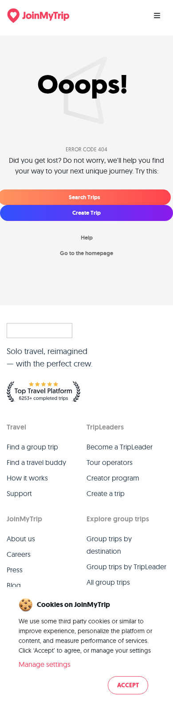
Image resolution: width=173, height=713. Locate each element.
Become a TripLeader (119, 446)
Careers (19, 554)
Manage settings (45, 664)
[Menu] (157, 16)
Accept (128, 685)
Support (19, 493)
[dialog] (86, 647)
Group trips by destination (109, 544)
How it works (27, 477)
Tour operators (109, 462)
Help (87, 237)
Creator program (112, 477)
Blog (14, 585)
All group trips (108, 582)
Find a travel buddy (36, 462)
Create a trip (105, 493)
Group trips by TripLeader (126, 566)
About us (21, 538)
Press (15, 569)
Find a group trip (32, 446)
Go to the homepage (86, 253)
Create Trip (86, 213)
